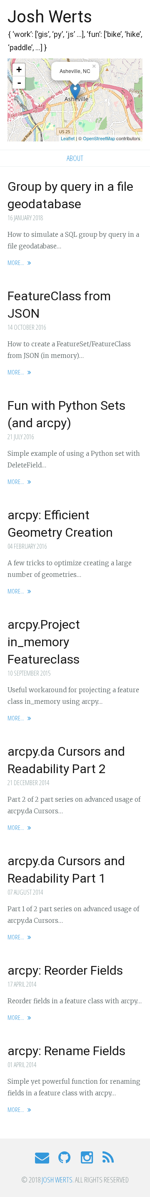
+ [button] (19, 69)
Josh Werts (50, 17)
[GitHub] (65, 1160)
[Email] (42, 1160)
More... (16, 262)
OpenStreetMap (99, 138)
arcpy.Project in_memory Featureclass (44, 642)
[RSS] (108, 1160)
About (75, 158)
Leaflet (68, 138)
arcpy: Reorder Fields (65, 970)
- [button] (19, 82)
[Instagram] (87, 1160)
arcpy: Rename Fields (66, 1051)
